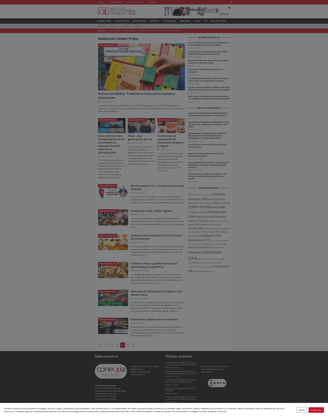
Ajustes (302, 410)
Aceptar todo (316, 410)
